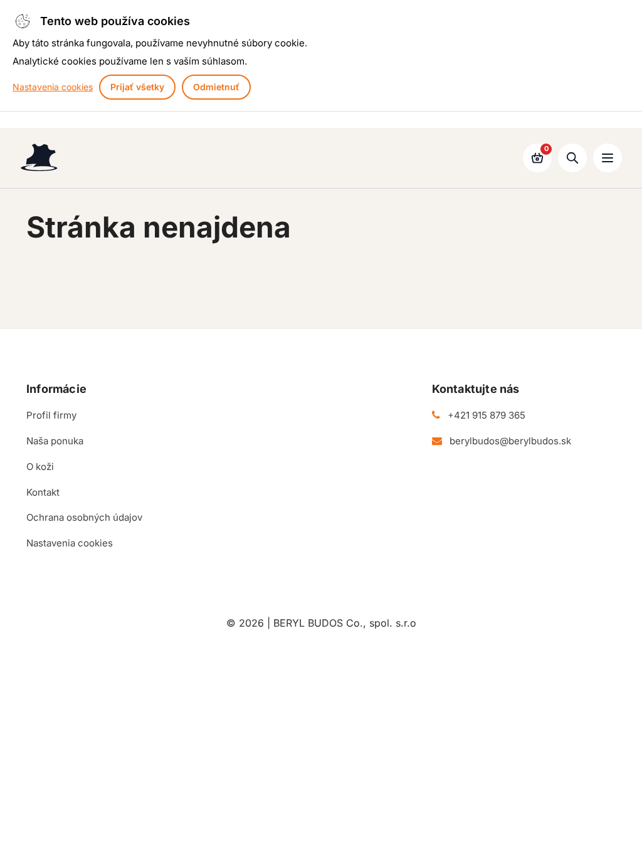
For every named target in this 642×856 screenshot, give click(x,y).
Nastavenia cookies (53, 86)
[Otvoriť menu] (607, 158)
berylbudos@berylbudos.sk (510, 441)
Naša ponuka (54, 441)
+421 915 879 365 (486, 415)
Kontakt (43, 492)
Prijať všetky (137, 86)
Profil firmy (51, 415)
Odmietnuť (216, 86)
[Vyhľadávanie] (572, 158)
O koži (40, 466)
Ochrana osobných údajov (84, 517)
